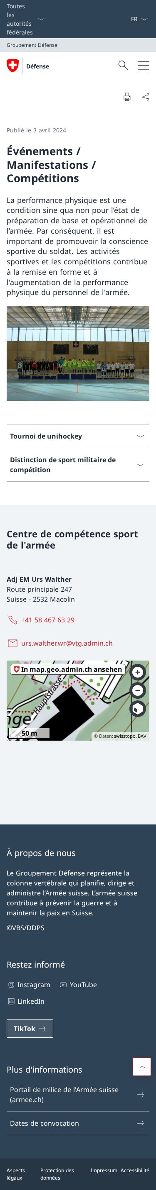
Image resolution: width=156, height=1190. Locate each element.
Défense (37, 66)
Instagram (33, 984)
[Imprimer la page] (127, 97)
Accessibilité (135, 1170)
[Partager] (145, 97)
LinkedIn (31, 1001)
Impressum (104, 1170)
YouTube (83, 984)
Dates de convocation (44, 1123)
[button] (142, 1067)
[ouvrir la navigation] (143, 65)
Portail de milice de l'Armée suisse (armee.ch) (64, 1094)
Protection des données (57, 1174)
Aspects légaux (16, 1174)
